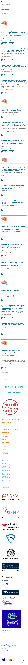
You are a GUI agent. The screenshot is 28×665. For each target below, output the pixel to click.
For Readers (4, 374)
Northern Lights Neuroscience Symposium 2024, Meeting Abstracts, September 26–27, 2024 (13, 109)
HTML (4, 43)
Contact (3, 644)
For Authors (4, 377)
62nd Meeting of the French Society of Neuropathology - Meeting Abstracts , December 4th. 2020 (13, 352)
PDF (12, 43)
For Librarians (5, 379)
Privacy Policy (10, 645)
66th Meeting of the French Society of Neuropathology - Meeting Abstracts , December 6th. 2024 (13, 67)
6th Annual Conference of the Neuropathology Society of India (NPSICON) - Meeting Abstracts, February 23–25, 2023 (13, 187)
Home (2, 4)
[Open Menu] (1, 1)
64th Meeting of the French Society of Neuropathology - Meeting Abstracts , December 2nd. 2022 (13, 202)
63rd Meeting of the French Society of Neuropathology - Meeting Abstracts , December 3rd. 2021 (13, 292)
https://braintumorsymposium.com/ (10, 632)
